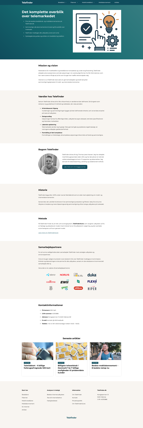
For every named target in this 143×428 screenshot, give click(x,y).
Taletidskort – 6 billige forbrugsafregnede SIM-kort (37, 366)
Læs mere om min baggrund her (75, 167)
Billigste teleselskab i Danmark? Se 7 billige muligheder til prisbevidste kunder (71, 369)
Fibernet (73, 2)
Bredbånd (61, 2)
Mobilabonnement (104, 2)
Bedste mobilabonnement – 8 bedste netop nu (105, 366)
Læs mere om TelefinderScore (48, 233)
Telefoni (27, 362)
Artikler (117, 2)
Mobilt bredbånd (87, 2)
